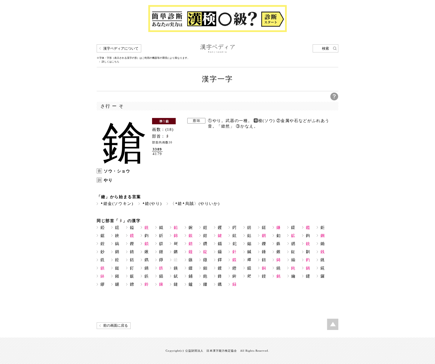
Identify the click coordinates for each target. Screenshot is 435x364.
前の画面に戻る (115, 325)
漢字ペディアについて (120, 48)
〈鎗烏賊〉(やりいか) (195, 203)
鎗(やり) (152, 203)
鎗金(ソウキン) (116, 203)
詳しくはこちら (110, 61)
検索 (325, 48)
